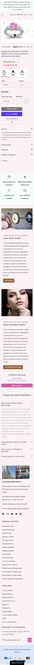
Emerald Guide (7, 558)
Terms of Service (8, 601)
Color (3, 81)
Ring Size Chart (8, 544)
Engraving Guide (8, 547)
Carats (21, 81)
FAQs (4, 618)
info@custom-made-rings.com (18, 508)
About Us (5, 604)
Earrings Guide (7, 540)
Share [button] (5, 160)
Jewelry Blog (7, 611)
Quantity (19, 96)
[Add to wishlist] (11, 122)
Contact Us (6, 608)
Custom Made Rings (15, 649)
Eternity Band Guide (9, 565)
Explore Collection (13, 367)
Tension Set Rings (8, 561)
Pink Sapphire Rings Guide (11, 572)
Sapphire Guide (8, 551)
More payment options (12, 118)
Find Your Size (6, 97)
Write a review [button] (17, 385)
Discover (8, 280)
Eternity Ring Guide (9, 622)
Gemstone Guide (8, 530)
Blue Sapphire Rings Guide (11, 575)
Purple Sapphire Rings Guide (12, 579)
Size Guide (4, 92)
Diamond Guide (8, 526)
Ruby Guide (6, 554)
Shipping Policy (8, 597)
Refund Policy (7, 594)
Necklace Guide (8, 537)
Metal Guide (6, 533)
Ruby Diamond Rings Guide (12, 568)
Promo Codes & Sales (10, 615)
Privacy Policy (7, 590)
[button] (2, 15)
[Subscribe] (30, 640)
